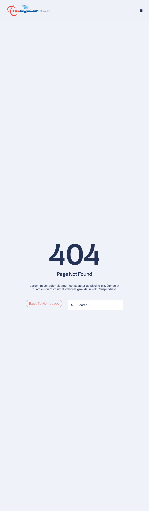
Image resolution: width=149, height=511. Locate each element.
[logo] (28, 5)
